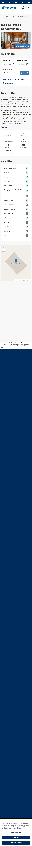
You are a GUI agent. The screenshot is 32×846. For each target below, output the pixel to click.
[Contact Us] (9, 2)
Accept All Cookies (16, 842)
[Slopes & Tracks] (22, 2)
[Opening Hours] (3, 2)
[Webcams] (16, 2)
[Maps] (29, 2)
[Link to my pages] (23, 7)
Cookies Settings (16, 832)
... (2, 17)
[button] (16, 261)
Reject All (16, 837)
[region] (16, 832)
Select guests (7, 69)
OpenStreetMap (20, 280)
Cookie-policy (17, 828)
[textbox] (16, 110)
